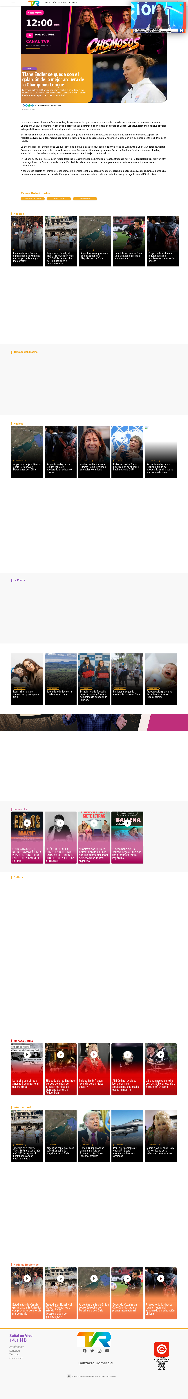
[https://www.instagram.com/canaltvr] (99, 1352)
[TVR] (13, 3)
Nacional (53, 460)
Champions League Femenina (33, 198)
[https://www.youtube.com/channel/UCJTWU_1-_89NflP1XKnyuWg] (107, 1352)
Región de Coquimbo (53, 688)
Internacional (19, 460)
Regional (86, 688)
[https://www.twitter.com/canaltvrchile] (92, 1352)
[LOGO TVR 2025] (33, 3)
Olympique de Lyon (59, 198)
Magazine (19, 688)
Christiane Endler (85, 198)
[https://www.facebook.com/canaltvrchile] (84, 1351)
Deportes (29, 68)
